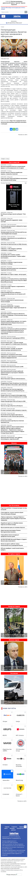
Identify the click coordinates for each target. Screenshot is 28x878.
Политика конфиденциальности (9, 841)
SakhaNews (7, 89)
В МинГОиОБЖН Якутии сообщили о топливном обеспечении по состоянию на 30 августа (13, 294)
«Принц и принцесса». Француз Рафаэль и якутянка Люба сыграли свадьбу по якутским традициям (13, 518)
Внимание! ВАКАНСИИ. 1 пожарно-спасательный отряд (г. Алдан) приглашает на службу (13, 307)
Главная (7, 827)
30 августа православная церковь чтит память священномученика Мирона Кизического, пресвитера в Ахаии (13, 323)
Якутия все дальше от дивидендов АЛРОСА (13, 338)
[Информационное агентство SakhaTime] (16, 16)
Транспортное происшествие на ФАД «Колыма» (14, 244)
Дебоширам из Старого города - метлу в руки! (13, 274)
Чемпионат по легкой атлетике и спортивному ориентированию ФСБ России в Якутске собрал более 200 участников (14, 280)
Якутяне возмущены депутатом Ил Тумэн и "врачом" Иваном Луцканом (14, 3)
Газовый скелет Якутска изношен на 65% (12, 366)
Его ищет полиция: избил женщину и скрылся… (14, 410)
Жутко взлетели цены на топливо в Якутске (13, 527)
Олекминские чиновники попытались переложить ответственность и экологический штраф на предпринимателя (14, 356)
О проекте (14, 827)
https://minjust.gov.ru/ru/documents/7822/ (10, 868)
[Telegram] (17, 129)
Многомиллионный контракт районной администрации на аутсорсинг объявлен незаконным (12, 372)
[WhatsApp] (14, 129)
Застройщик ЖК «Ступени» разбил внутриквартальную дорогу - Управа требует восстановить (13, 256)
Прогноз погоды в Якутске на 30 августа (12, 405)
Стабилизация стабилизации (9, 362)
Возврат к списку (5, 158)
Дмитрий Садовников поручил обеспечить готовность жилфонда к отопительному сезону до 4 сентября (14, 315)
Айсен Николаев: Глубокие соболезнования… (13, 378)
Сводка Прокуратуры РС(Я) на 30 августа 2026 (13, 401)
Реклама (12, 828)
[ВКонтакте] (11, 129)
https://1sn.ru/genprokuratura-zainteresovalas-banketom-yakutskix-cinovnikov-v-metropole (14, 122)
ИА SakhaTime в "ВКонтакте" (14, 23)
